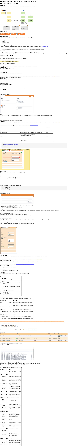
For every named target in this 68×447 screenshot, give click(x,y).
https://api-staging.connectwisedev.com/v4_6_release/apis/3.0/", (11, 144)
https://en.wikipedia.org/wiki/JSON (34, 125)
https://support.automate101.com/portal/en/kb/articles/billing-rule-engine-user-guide (25, 264)
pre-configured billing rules (45, 46)
